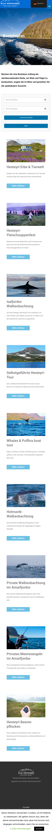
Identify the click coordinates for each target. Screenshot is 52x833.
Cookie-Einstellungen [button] (20, 828)
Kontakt (26, 807)
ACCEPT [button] (39, 828)
